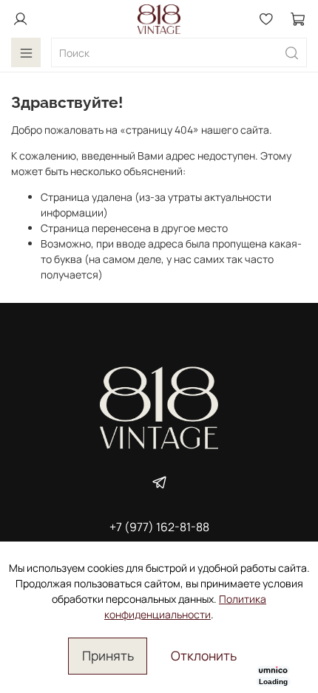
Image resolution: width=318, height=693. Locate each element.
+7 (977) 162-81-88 (159, 527)
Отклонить (204, 655)
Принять (108, 655)
